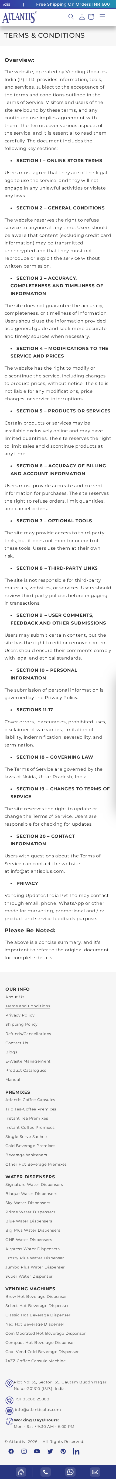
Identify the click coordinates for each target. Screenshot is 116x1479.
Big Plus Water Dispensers (32, 1230)
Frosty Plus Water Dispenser (34, 1258)
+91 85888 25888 (32, 1399)
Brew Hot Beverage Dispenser (36, 1296)
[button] (102, 16)
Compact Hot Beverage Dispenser (40, 1342)
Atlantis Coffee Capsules (30, 1099)
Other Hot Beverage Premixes (36, 1164)
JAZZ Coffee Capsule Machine (35, 1360)
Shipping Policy (21, 1024)
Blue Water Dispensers (28, 1221)
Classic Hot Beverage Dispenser (38, 1315)
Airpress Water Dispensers (32, 1248)
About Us (14, 996)
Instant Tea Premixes (26, 1118)
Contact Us (16, 1042)
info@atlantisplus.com (38, 1409)
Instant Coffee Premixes (29, 1127)
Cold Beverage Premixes (30, 1145)
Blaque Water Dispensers (31, 1193)
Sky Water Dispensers (27, 1202)
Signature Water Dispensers (34, 1184)
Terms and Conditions (27, 1006)
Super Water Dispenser (29, 1276)
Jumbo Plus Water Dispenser (35, 1267)
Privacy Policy (20, 1015)
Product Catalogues (25, 1070)
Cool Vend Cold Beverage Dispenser (42, 1351)
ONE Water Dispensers (28, 1239)
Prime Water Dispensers (30, 1212)
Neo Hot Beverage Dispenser (34, 1324)
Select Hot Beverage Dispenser (37, 1305)
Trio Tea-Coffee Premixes (30, 1109)
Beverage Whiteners (26, 1154)
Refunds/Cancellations (28, 1033)
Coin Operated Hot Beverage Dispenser (45, 1333)
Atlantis (17, 1441)
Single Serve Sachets (26, 1136)
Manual (12, 1079)
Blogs (11, 1052)
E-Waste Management (28, 1061)
